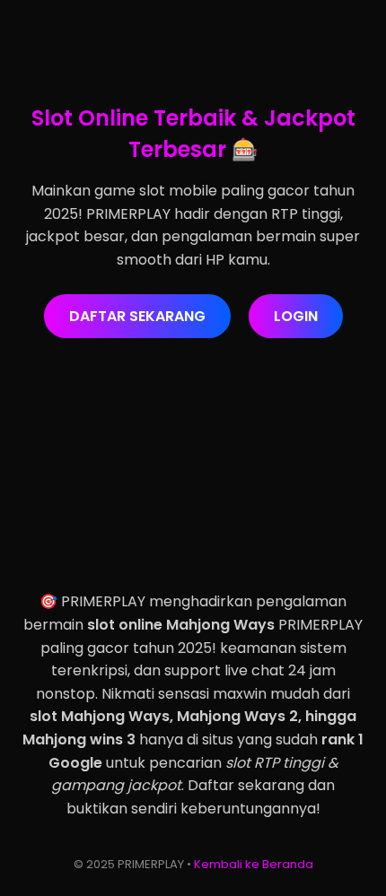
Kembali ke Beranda (253, 864)
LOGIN (296, 316)
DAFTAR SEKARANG (137, 316)
